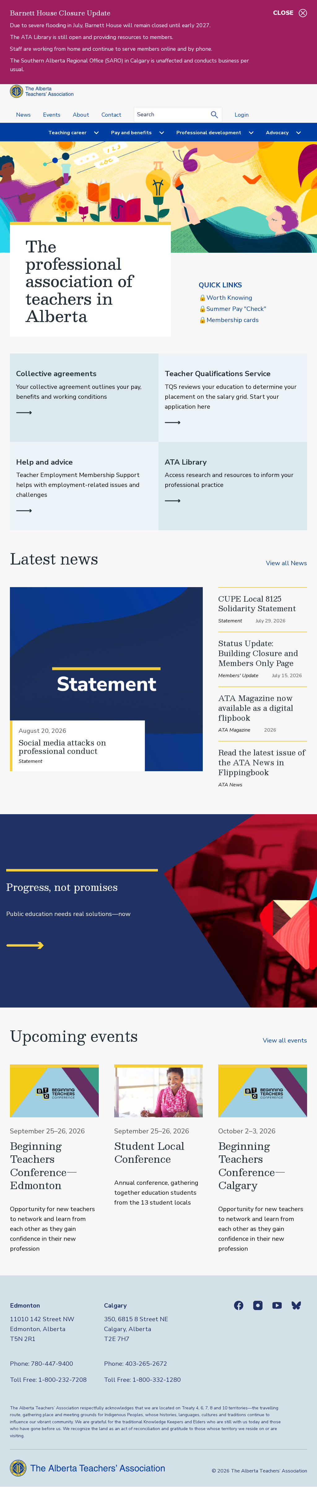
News (23, 114)
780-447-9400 (52, 1364)
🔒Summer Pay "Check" (232, 309)
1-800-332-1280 (156, 1380)
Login (242, 114)
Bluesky (296, 1305)
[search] (216, 114)
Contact (111, 114)
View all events (285, 1040)
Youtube (277, 1305)
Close (283, 13)
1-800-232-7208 (62, 1380)
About (81, 114)
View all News (286, 563)
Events (51, 114)
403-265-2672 (146, 1364)
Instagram (258, 1305)
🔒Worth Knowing (225, 298)
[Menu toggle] (92, 133)
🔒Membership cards (229, 320)
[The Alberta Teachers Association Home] (41, 91)
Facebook (238, 1305)
